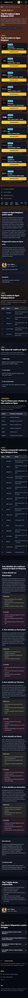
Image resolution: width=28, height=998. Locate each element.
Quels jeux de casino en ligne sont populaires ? (14, 944)
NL (21, 2)
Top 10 (2, 203)
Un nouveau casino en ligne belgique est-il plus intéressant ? (14, 938)
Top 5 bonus (6, 203)
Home (2, 7)
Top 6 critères (16, 203)
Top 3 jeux (11, 203)
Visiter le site (14, 52)
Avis (22, 202)
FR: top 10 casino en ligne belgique (9, 974)
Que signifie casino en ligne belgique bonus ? (14, 950)
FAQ (26, 202)
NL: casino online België (6, 977)
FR (18, 2)
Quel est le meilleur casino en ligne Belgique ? (14, 932)
